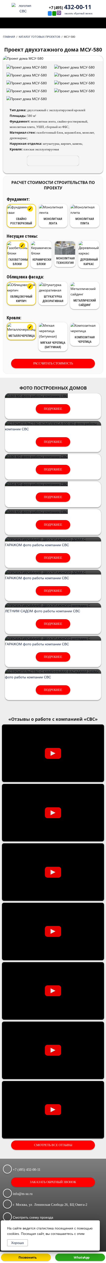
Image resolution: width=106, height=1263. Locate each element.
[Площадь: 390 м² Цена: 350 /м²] (53, 573)
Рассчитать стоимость (53, 363)
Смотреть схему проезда (32, 1217)
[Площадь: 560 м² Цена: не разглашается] (36, 512)
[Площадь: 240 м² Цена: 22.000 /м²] (53, 672)
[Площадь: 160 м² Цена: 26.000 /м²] (36, 396)
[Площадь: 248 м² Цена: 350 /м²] (53, 639)
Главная (9, 36)
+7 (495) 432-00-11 (26, 1170)
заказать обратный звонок (78, 13)
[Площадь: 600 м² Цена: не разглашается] (53, 424)
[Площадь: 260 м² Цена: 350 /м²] (53, 606)
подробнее (53, 409)
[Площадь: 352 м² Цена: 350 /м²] (53, 539)
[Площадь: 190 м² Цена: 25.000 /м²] (36, 457)
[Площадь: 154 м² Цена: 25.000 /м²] (36, 484)
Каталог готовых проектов (39, 36)
